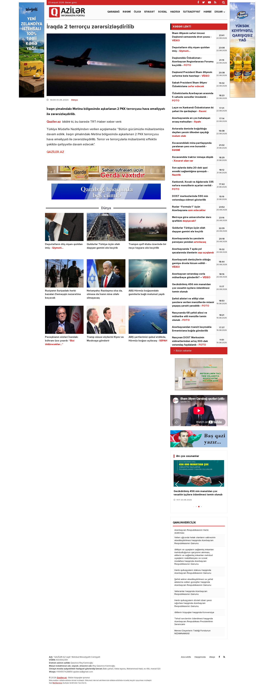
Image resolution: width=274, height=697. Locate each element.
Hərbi (207, 12)
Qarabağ (113, 12)
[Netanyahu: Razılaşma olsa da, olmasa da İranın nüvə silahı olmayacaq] (106, 273)
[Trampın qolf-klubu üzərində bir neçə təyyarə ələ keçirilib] (148, 227)
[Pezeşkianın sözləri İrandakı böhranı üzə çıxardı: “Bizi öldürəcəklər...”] (64, 320)
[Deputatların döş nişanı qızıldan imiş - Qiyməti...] (64, 227)
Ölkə (137, 12)
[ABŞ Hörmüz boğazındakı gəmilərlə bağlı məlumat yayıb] (148, 273)
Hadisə (175, 12)
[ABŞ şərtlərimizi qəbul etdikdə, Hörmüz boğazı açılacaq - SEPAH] (148, 320)
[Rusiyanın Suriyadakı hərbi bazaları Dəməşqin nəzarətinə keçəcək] (64, 273)
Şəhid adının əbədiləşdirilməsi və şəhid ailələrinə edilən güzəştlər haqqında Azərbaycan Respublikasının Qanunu (193, 582)
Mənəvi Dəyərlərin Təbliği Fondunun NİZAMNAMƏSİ (192, 632)
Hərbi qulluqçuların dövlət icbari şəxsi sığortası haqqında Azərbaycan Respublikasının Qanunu (193, 603)
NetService (57, 683)
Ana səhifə (186, 657)
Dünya (74, 100)
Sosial (162, 12)
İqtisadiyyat (191, 12)
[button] (220, 484)
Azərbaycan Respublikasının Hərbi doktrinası (191, 531)
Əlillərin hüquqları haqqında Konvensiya (194, 612)
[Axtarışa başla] (223, 2)
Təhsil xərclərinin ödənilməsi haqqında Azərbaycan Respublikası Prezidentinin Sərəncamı (193, 621)
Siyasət (149, 12)
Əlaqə (212, 657)
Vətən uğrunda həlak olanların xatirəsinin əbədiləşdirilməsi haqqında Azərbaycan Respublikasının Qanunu (194, 540)
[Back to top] (265, 688)
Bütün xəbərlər (184, 351)
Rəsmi (127, 12)
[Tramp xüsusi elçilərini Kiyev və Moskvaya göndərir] (106, 320)
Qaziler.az (54, 121)
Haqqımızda (200, 657)
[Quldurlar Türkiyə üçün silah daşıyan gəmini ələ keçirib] (106, 227)
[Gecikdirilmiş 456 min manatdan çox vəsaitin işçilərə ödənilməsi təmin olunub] (199, 473)
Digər (219, 12)
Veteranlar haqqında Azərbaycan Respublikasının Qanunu (190, 592)
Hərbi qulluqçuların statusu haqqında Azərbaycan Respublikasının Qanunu (192, 571)
